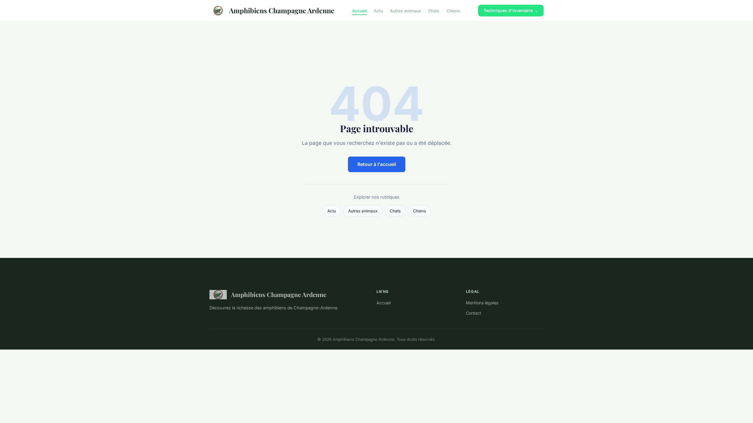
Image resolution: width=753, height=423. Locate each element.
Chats (433, 10)
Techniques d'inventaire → (511, 10)
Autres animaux (405, 10)
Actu (378, 10)
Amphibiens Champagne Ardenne (281, 10)
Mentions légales (482, 302)
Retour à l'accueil (376, 164)
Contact (473, 312)
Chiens (453, 10)
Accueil (359, 10)
